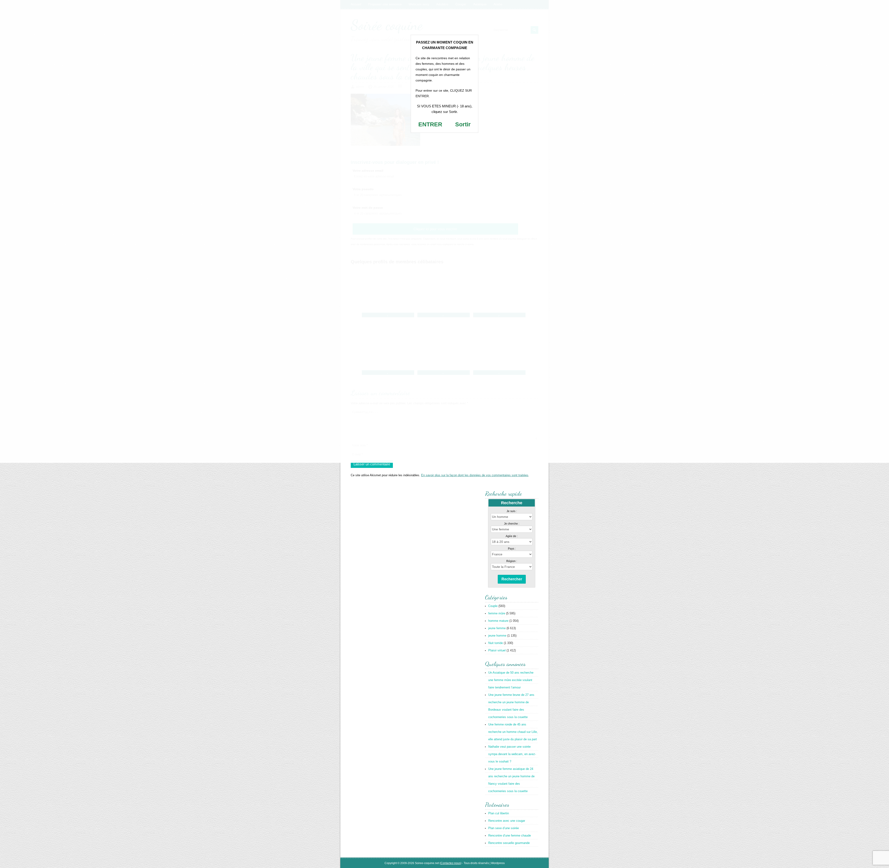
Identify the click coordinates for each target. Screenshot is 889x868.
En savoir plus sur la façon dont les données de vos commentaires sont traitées (474, 475)
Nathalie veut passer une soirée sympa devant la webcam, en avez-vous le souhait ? (512, 754)
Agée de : (512, 536)
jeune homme (497, 635)
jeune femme (497, 628)
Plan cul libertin (498, 813)
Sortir (463, 124)
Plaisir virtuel (497, 650)
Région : (511, 561)
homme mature (498, 620)
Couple (493, 606)
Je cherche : (511, 523)
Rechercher (511, 579)
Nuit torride (495, 643)
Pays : (512, 548)
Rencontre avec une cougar (506, 820)
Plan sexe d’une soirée (503, 828)
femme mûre (496, 613)
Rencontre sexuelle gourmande (509, 843)
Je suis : (512, 511)
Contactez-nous (450, 863)
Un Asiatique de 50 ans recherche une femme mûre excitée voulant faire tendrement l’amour (510, 680)
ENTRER (430, 124)
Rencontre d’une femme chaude (509, 835)
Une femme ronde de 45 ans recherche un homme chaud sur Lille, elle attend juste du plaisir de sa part (513, 732)
